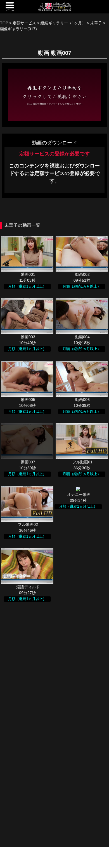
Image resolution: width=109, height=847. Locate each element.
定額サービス (24, 23)
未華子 (96, 23)
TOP (4, 23)
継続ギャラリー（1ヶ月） (63, 23)
